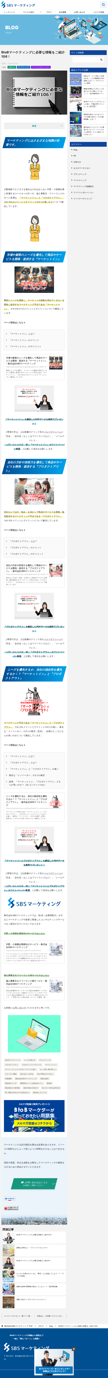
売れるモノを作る (26, 1074)
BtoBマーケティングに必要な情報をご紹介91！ (33, 1261)
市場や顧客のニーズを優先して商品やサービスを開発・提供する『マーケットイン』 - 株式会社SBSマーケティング (26, 360)
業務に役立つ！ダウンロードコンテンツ (31, 1299)
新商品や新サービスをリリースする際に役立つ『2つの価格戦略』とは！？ (94, 116)
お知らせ (12, 67)
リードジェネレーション (41, 67)
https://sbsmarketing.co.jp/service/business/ (23, 950)
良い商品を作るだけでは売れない (17, 1092)
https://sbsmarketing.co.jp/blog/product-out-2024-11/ (27, 574)
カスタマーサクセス (81, 168)
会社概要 (62, 12)
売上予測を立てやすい (45, 1074)
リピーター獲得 (11, 1074)
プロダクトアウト (11, 1065)
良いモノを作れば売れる (51, 1088)
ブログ (49, 12)
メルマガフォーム (52, 432)
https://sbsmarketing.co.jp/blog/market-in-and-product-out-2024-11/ (33, 808)
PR (74, 156)
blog (4, 67)
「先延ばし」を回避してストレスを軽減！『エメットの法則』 (51, 1316)
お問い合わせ (79, 12)
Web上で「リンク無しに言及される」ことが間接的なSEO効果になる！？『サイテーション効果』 (94, 79)
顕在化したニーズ (39, 1092)
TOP (18, 1326)
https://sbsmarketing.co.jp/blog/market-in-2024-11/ (26, 367)
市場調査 (8, 1079)
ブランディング (45, 1060)
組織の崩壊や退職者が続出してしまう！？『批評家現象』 (37, 1286)
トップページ (9, 12)
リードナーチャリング (82, 198)
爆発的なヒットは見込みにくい (31, 1083)
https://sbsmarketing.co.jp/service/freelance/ (23, 987)
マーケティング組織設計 (83, 186)
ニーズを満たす (30, 1060)
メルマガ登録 (98, 12)
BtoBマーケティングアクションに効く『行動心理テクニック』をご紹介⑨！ (94, 104)
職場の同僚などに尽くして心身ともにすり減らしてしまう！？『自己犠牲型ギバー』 (94, 91)
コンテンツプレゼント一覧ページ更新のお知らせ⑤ (19, 1316)
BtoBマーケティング (12, 1060)
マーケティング (23, 67)
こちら (41, 933)
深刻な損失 (44, 1079)
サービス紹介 (28, 12)
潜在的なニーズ (11, 1083)
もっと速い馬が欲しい (48, 1069)
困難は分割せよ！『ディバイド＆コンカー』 (32, 1248)
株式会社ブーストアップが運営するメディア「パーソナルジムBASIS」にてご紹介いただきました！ (94, 130)
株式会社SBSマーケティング (26, 1079)
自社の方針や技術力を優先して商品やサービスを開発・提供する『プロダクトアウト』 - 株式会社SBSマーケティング (26, 568)
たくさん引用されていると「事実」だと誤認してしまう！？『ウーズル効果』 (40, 1275)
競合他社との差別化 (12, 1088)
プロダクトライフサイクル (32, 1065)
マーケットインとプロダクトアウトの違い (20, 1069)
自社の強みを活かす (31, 1088)
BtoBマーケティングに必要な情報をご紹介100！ (34, 1235)
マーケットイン (51, 1065)
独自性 (49, 1083)
